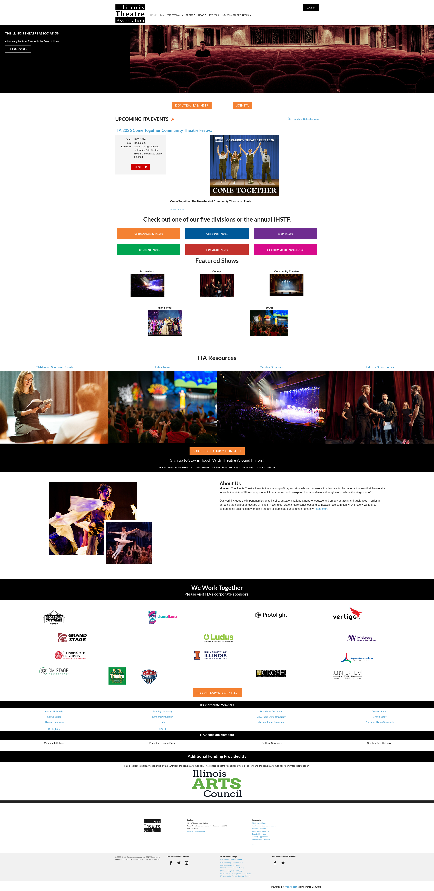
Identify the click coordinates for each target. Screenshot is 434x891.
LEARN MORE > (18, 49)
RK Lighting (54, 729)
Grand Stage (380, 716)
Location (126, 146)
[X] (179, 863)
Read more (321, 508)
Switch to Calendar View (306, 119)
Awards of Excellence (260, 831)
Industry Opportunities (380, 367)
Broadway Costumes (271, 711)
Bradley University (162, 711)
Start (129, 139)
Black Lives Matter (259, 823)
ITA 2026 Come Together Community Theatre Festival (164, 130)
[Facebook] (171, 863)
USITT (162, 729)
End (129, 143)
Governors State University (271, 716)
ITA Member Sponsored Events (54, 367)
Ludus (163, 722)
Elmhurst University (162, 716)
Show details (177, 209)
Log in (311, 7)
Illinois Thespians (54, 722)
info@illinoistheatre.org (196, 831)
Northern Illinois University (380, 722)
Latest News (162, 367)
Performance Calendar (261, 839)
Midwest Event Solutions (271, 722)
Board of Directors (259, 834)
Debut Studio (54, 716)
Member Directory (271, 367)
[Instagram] (187, 863)
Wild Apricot (290, 886)
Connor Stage (379, 711)
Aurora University (54, 711)
